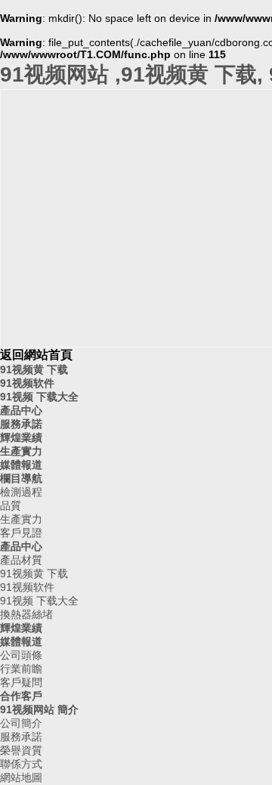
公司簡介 (21, 723)
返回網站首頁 (36, 354)
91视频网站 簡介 (39, 709)
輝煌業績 (21, 437)
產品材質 (21, 560)
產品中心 (21, 410)
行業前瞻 (21, 669)
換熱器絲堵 (26, 614)
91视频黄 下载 (34, 369)
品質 (10, 505)
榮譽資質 (21, 750)
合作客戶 (21, 696)
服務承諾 (21, 424)
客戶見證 (21, 533)
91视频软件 (27, 383)
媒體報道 (21, 465)
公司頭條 (21, 655)
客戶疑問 (21, 682)
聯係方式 (21, 764)
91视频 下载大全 (39, 397)
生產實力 (21, 451)
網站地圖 (21, 777)
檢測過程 (21, 492)
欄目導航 (21, 478)
